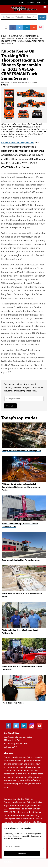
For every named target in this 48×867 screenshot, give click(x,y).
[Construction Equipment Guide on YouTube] (40, 727)
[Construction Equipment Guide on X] (17, 727)
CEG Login (41, 2)
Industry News (15, 36)
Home (3, 36)
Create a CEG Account (26, 2)
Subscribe (10, 406)
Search (42, 17)
